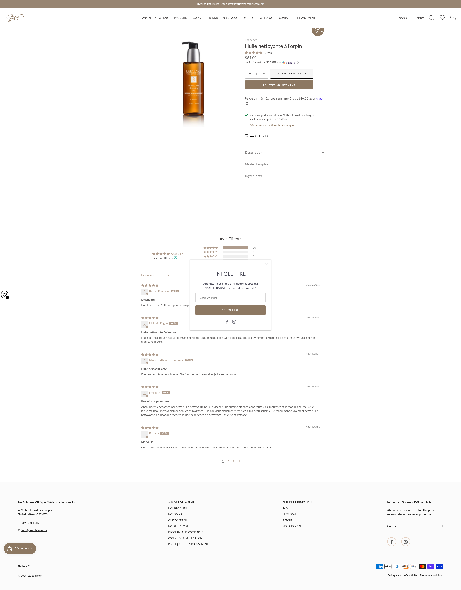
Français (402, 17)
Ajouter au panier (292, 73)
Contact (285, 17)
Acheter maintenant (279, 85)
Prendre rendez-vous (223, 17)
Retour (288, 520)
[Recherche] (431, 18)
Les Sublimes (34, 575)
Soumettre (230, 310)
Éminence (251, 39)
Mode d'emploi (256, 164)
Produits (180, 17)
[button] (254, 52)
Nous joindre (292, 526)
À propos (266, 17)
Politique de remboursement (188, 544)
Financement (306, 17)
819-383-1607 (30, 523)
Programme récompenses (185, 532)
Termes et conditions (431, 575)
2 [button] (229, 461)
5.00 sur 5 (177, 253)
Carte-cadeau (177, 520)
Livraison (289, 514)
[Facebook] (227, 321)
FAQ (285, 508)
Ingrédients (253, 176)
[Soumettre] (441, 526)
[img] (149, 285)
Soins (197, 17)
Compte (419, 17)
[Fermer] (266, 264)
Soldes (249, 17)
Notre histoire (178, 526)
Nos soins (175, 514)
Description (254, 152)
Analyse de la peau (155, 17)
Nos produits (177, 508)
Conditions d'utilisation (185, 538)
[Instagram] (234, 321)
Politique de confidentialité (402, 575)
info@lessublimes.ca (34, 530)
